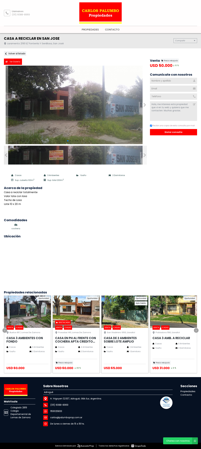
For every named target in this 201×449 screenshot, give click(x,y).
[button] (145, 105)
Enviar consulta (173, 132)
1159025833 (56, 411)
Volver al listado (16, 53)
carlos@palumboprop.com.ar (66, 417)
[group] (75, 105)
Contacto (112, 29)
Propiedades (90, 29)
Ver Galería (14, 61)
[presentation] (4, 330)
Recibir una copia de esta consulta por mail (173, 125)
